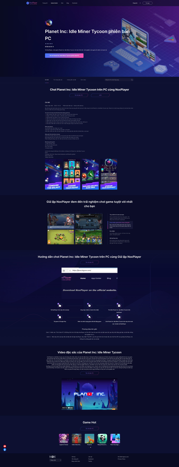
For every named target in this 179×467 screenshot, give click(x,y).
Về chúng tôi (75, 459)
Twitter (90, 461)
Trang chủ (45, 3)
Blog (68, 3)
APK (100, 95)
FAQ (62, 3)
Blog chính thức (76, 461)
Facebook (74, 3)
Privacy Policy (121, 459)
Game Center (54, 3)
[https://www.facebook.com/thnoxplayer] (4, 449)
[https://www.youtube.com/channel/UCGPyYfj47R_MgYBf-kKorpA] (4, 446)
